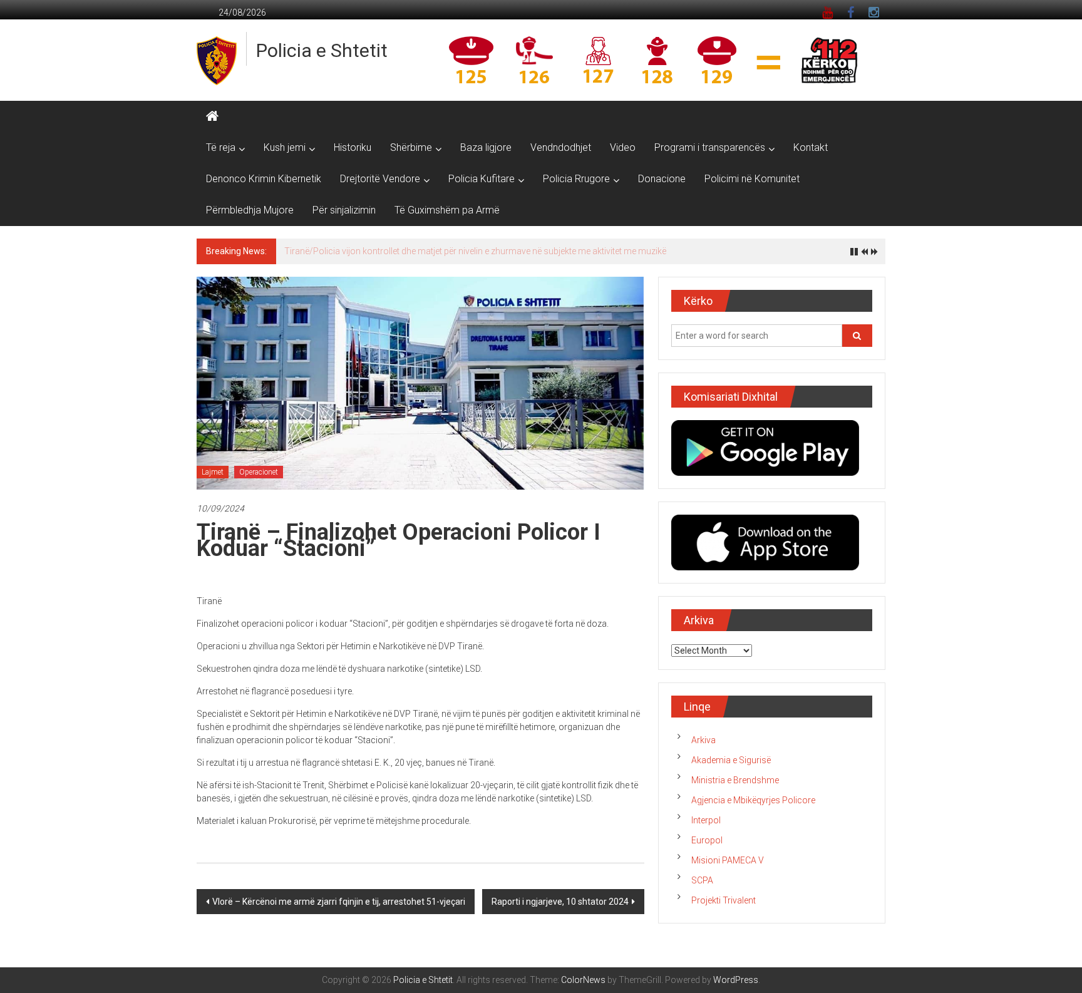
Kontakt (810, 147)
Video (623, 147)
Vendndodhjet (560, 147)
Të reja (220, 147)
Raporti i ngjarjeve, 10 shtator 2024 (560, 902)
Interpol (706, 820)
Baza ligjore (486, 147)
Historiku (352, 147)
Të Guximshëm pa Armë (447, 210)
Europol (707, 840)
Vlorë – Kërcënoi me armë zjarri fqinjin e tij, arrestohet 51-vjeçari (338, 902)
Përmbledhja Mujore (250, 210)
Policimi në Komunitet (752, 179)
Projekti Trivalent (723, 900)
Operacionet (258, 472)
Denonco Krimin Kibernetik (263, 179)
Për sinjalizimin (344, 210)
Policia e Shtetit (322, 50)
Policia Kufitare (481, 179)
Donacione (662, 179)
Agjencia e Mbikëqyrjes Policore (753, 800)
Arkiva (703, 740)
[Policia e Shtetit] (212, 116)
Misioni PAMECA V (727, 860)
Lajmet (213, 472)
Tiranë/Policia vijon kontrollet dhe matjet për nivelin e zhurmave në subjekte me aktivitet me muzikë (475, 251)
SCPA (702, 880)
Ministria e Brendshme (735, 780)
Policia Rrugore (576, 179)
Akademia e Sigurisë (731, 760)
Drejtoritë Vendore (380, 179)
